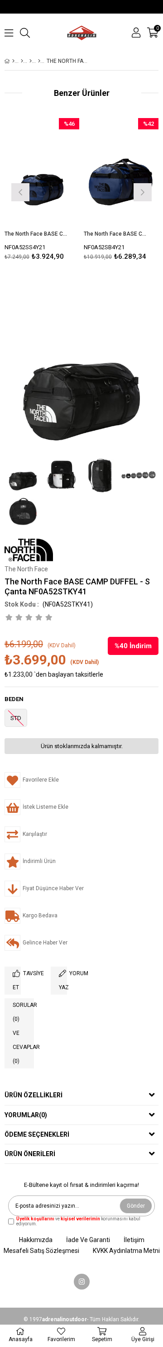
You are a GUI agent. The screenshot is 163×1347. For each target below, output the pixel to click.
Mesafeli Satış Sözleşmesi (41, 1250)
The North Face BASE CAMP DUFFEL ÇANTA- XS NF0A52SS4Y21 (36, 234)
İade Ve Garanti (88, 1239)
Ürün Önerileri (30, 1153)
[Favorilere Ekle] (42, 191)
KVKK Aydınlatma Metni (126, 1250)
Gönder (136, 1206)
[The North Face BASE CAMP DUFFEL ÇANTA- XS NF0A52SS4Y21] (42, 174)
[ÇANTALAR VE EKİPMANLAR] (22, 61)
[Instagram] (82, 1282)
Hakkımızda (36, 1239)
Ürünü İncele (56, 191)
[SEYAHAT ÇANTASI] (39, 61)
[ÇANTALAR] (30, 61)
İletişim (134, 1239)
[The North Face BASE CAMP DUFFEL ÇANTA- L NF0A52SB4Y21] (121, 174)
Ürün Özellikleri (33, 1095)
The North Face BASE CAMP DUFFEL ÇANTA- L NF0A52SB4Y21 (115, 234)
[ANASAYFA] (13, 61)
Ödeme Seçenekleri (37, 1134)
